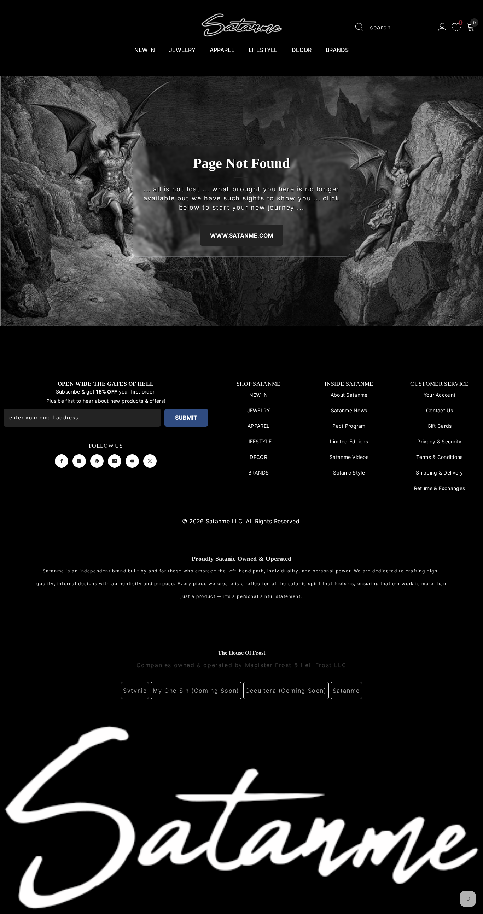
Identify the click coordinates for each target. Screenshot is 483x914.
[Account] (442, 27)
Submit (186, 417)
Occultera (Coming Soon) (286, 690)
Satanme (346, 690)
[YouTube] (132, 461)
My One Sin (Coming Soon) (196, 690)
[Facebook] (61, 461)
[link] (241, 816)
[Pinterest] (97, 461)
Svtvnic (135, 690)
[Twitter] (150, 461)
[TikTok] (114, 461)
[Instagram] (79, 461)
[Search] (392, 27)
